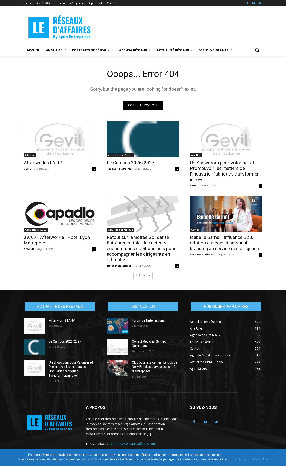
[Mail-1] (259, 3)
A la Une (29, 155)
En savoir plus (257, 459)
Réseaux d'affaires (119, 168)
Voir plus (141, 275)
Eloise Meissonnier (119, 265)
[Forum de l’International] (117, 326)
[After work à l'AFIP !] (60, 139)
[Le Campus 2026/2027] (143, 139)
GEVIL (27, 168)
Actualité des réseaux (120, 155)
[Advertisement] (176, 27)
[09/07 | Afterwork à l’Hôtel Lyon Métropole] (60, 214)
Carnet (195, 229)
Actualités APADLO (35, 229)
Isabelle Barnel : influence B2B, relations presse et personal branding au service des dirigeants (225, 243)
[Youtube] (253, 3)
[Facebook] (247, 3)
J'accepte (239, 459)
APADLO (29, 249)
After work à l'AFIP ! (44, 162)
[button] (257, 50)
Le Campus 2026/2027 (130, 162)
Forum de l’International (148, 320)
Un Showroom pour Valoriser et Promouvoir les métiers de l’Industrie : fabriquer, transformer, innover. (224, 171)
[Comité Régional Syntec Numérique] (117, 347)
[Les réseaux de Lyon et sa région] (59, 28)
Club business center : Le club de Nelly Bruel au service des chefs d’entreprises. (154, 367)
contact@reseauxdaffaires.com (133, 443)
